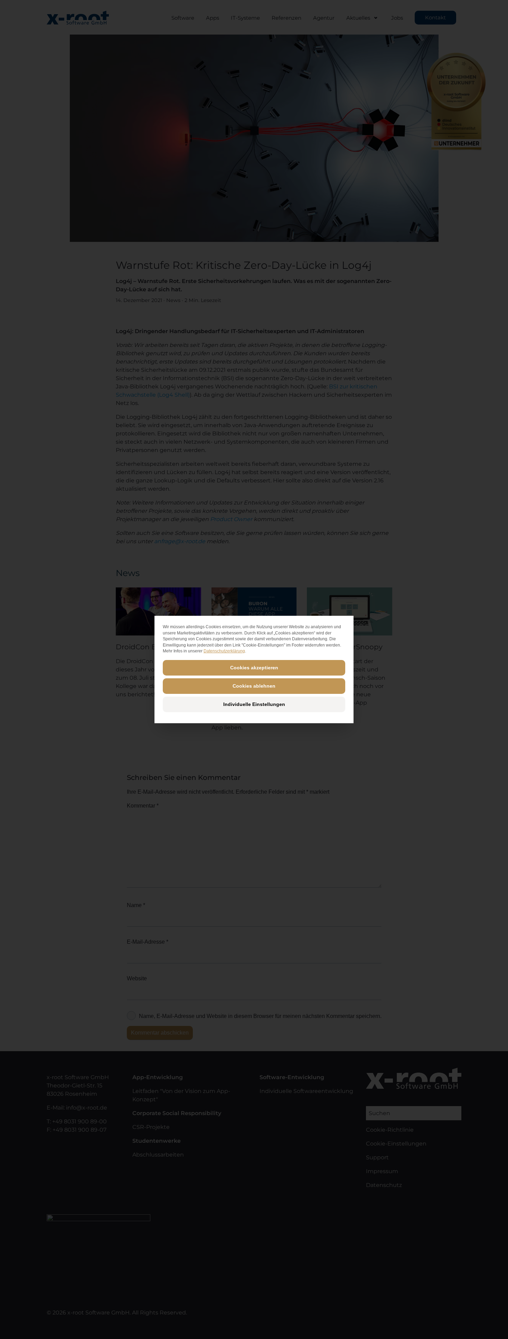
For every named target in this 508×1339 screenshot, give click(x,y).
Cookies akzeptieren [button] (254, 667)
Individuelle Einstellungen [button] (254, 704)
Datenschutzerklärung (224, 651)
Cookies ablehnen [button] (254, 686)
